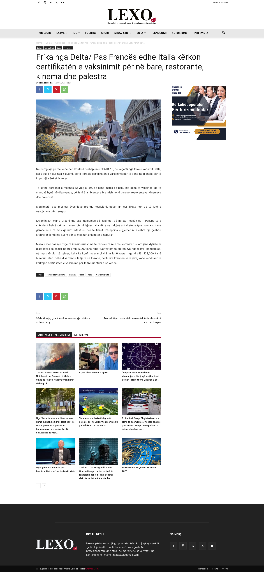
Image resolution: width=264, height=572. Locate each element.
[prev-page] (38, 485)
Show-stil (121, 33)
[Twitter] (56, 2)
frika (82, 274)
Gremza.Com (92, 568)
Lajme (60, 33)
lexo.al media (46, 82)
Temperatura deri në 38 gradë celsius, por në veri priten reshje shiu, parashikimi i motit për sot (98, 422)
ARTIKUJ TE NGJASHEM (54, 335)
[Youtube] (62, 2)
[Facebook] (38, 2)
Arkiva (225, 568)
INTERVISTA (201, 33)
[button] (223, 33)
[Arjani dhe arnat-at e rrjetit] (98, 356)
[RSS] (50, 2)
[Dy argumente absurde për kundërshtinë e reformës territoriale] (55, 451)
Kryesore (45, 33)
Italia (90, 274)
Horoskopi (203, 568)
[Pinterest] (56, 89)
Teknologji (159, 33)
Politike (90, 33)
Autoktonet (180, 33)
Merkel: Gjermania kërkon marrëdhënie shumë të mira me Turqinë (132, 320)
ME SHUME (81, 335)
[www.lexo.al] (132, 17)
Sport (105, 33)
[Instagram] (44, 2)
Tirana (215, 568)
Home (39, 42)
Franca (72, 274)
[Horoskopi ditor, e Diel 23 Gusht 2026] (141, 451)
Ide (75, 33)
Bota (139, 33)
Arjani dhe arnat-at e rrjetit (93, 372)
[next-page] (44, 485)
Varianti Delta (102, 274)
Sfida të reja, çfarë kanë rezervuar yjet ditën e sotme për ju (63, 320)
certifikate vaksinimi (56, 274)
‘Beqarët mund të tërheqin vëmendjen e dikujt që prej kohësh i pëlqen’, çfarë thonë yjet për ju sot (140, 376)
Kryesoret (68, 48)
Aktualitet (60, 42)
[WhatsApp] (64, 89)
